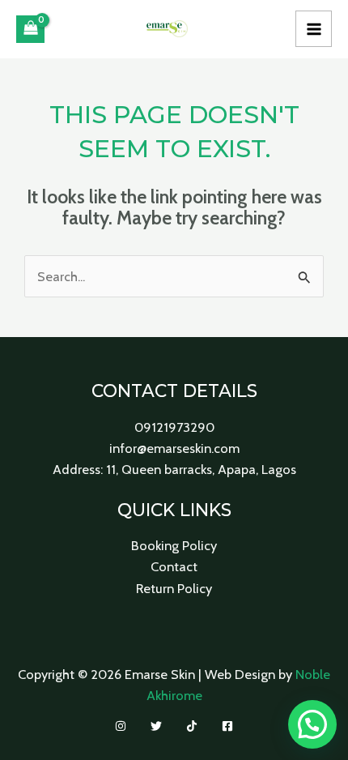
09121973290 (174, 427)
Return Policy (174, 588)
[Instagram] (120, 726)
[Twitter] (156, 726)
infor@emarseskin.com (174, 448)
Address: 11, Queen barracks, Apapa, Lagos (174, 469)
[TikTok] (191, 726)
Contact (174, 566)
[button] (312, 724)
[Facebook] (227, 726)
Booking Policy (174, 545)
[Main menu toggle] (313, 29)
